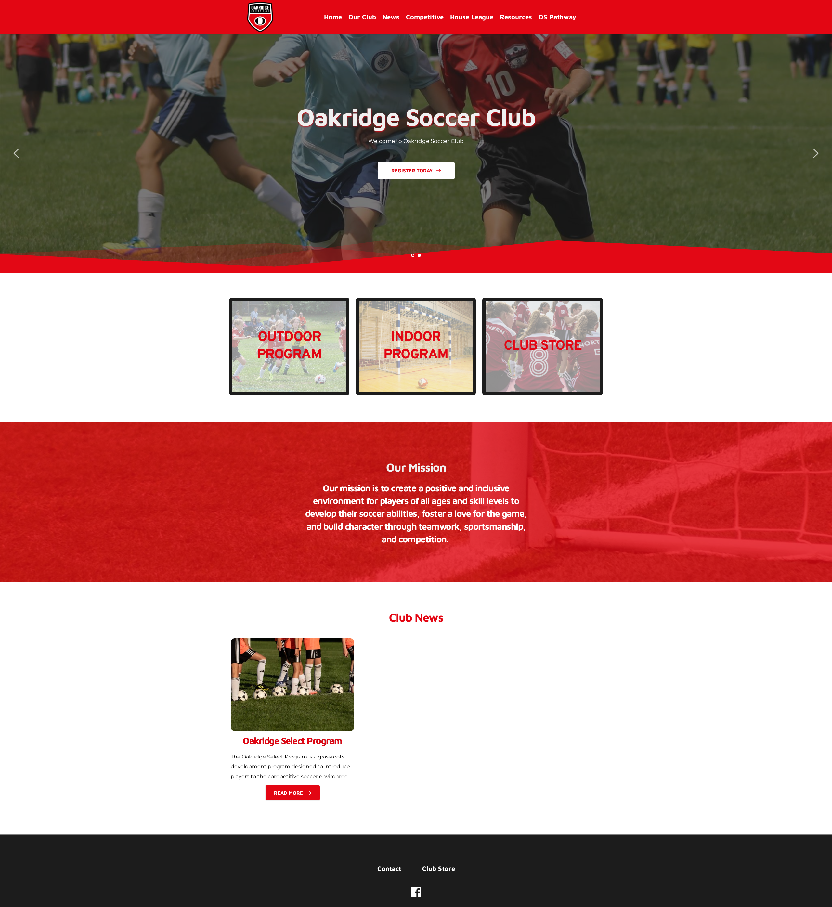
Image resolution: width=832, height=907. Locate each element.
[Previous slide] (16, 153)
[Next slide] (815, 153)
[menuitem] (333, 17)
